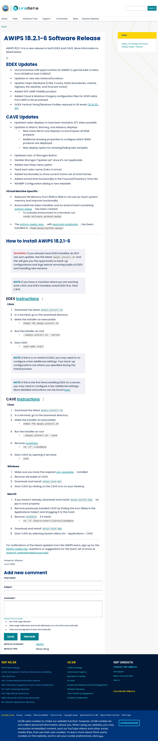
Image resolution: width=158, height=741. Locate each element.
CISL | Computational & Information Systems (20, 680)
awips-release (136, 46)
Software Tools (30, 18)
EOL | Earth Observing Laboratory (15, 689)
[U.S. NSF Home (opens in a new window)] (5, 8)
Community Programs (77, 672)
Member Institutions (76, 689)
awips (124, 43)
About (4, 18)
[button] (9, 18)
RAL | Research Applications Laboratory (18, 702)
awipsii (124, 46)
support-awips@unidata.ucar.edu (27, 552)
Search (152, 8)
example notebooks (65, 224)
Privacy (19, 715)
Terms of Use (56, 715)
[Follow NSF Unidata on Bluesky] (115, 696)
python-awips (23, 209)
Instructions (27, 298)
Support (46, 18)
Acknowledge (129, 722)
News (75, 18)
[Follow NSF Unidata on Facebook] (125, 696)
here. (101, 736)
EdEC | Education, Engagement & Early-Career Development (27, 685)
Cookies (28, 715)
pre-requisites (65, 472)
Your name (9, 577)
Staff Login (126, 715)
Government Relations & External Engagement (87, 685)
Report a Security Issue (123, 676)
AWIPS (40, 644)
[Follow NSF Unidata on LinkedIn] (122, 696)
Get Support (118, 671)
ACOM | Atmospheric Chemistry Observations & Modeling (26, 672)
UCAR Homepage (74, 667)
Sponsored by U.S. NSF (89, 715)
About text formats (13, 618)
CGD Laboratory (8, 676)
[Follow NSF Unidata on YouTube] (118, 696)
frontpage (133, 43)
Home (4, 26)
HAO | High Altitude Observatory (15, 693)
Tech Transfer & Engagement (80, 693)
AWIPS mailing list (17, 549)
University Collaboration (77, 698)
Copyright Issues (71, 715)
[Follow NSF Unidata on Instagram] (129, 696)
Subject (8, 587)
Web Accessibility (40, 715)
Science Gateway (90, 18)
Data (15, 18)
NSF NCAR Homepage (10, 667)
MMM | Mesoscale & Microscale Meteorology (20, 698)
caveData (31, 443)
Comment (9, 598)
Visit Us (116, 680)
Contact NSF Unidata (125, 667)
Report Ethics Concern (110, 715)
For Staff (71, 680)
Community (62, 18)
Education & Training (76, 676)
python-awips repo (32, 224)
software (143, 43)
